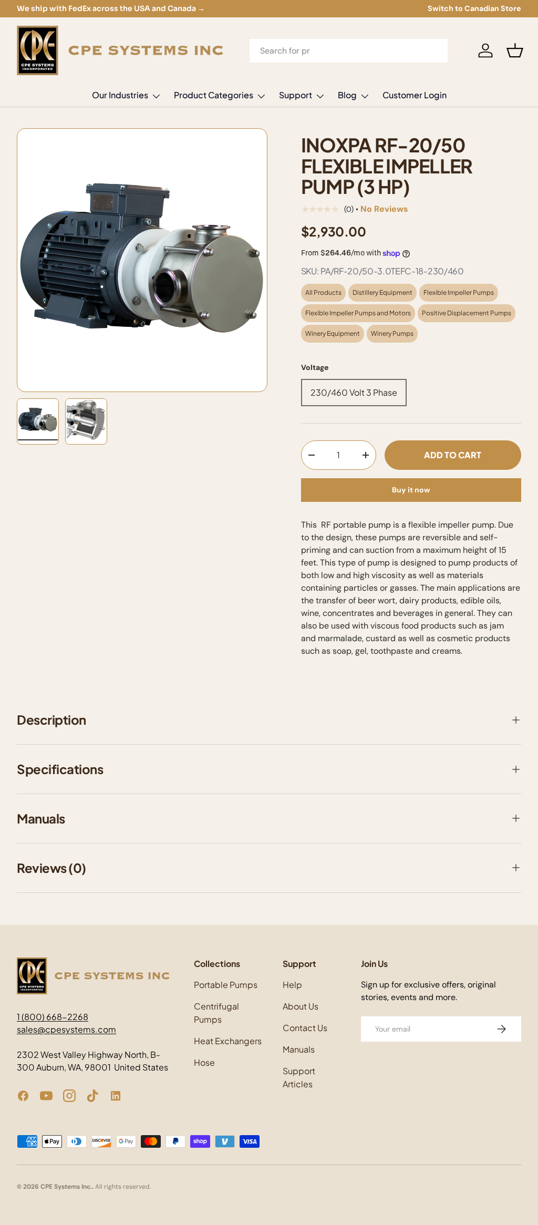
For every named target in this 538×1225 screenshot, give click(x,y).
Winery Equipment (332, 333)
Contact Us (305, 1027)
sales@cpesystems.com (66, 1029)
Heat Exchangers (228, 1040)
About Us (300, 1006)
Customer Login (414, 94)
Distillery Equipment (382, 292)
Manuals (299, 1049)
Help (292, 984)
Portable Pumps (225, 984)
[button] (514, 50)
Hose (204, 1062)
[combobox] (349, 51)
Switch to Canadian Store (474, 8)
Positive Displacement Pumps (466, 313)
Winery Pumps (392, 333)
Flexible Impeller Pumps (458, 292)
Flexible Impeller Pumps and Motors (358, 313)
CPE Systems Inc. (66, 1186)
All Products (323, 292)
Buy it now (411, 490)
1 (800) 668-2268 (52, 1016)
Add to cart (452, 454)
